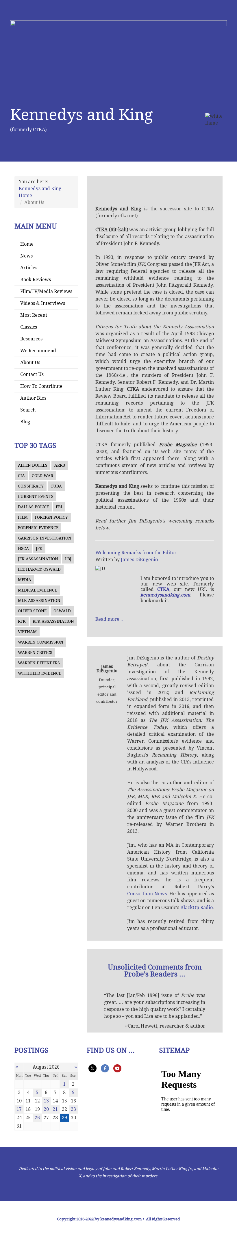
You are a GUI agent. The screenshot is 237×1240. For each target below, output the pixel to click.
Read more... (109, 619)
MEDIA (24, 579)
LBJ (68, 559)
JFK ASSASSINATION (38, 559)
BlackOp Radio (196, 907)
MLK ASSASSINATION (39, 600)
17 (19, 1109)
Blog (25, 422)
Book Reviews (35, 279)
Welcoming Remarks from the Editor (136, 552)
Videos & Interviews (42, 303)
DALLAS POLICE (33, 507)
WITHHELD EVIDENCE (39, 673)
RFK (22, 621)
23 (73, 1109)
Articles (28, 267)
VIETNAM (27, 631)
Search (28, 410)
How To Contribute (41, 386)
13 (46, 1101)
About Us (30, 362)
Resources (31, 339)
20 (46, 1109)
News (26, 256)
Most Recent (33, 315)
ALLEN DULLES (32, 465)
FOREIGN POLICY (51, 517)
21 (55, 1109)
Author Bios (33, 398)
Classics (28, 327)
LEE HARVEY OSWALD (39, 569)
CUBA (56, 486)
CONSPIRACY (31, 486)
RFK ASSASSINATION (53, 621)
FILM (23, 517)
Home (27, 244)
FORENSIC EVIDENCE (38, 527)
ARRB (59, 465)
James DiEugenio (139, 559)
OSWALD (62, 611)
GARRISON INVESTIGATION (44, 538)
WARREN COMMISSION (40, 642)
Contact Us (32, 374)
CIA (21, 475)
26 (37, 1117)
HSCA (23, 548)
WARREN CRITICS (35, 652)
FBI (59, 507)
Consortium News (147, 893)
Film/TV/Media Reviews (46, 291)
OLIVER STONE (32, 611)
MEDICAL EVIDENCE (37, 590)
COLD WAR (42, 475)
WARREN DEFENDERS (39, 663)
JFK (39, 548)
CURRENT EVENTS (35, 496)
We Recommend (38, 350)
